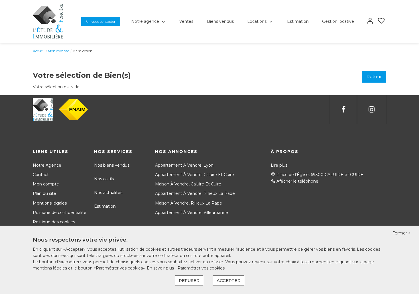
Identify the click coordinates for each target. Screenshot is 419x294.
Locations (257, 21)
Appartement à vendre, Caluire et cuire (194, 174)
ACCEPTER (229, 280)
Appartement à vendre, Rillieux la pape (195, 193)
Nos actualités (108, 192)
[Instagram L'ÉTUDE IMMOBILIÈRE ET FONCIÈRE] (372, 109)
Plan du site (44, 193)
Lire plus (279, 165)
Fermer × (401, 233)
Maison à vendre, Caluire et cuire (188, 184)
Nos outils (104, 178)
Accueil (38, 51)
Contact (41, 174)
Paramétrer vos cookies (201, 268)
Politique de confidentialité (59, 212)
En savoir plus (161, 268)
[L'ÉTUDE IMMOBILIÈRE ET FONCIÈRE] (48, 21)
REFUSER (189, 280)
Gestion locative (338, 21)
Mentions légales (50, 203)
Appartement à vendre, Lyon (184, 165)
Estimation (298, 21)
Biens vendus (220, 21)
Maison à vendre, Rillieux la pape (188, 203)
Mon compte (58, 51)
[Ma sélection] (381, 21)
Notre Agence (47, 165)
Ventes (186, 21)
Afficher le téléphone (297, 181)
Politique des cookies (54, 221)
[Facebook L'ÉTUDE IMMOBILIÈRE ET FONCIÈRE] (343, 109)
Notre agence (145, 21)
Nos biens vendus (111, 165)
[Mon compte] (370, 21)
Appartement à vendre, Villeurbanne (191, 212)
